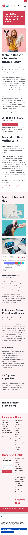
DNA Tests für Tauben (18, 433)
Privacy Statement (17, 510)
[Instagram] (19, 503)
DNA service (18, 441)
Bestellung (5, 420)
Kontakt (17, 449)
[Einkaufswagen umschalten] (18, 6)
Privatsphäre (5, 436)
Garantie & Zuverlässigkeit (6, 429)
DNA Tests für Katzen (18, 425)
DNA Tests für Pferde (18, 429)
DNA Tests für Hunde (18, 421)
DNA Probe (5, 422)
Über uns (17, 445)
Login (3, 441)
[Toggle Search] (20, 6)
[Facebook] (16, 503)
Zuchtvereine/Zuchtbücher (20, 443)
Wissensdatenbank (7, 432)
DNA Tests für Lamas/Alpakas (19, 438)
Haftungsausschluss (7, 439)
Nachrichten (18, 447)
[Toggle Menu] (25, 6)
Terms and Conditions (7, 510)
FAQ (3, 434)
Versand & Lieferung (5, 425)
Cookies (23, 510)
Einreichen (7, 471)
